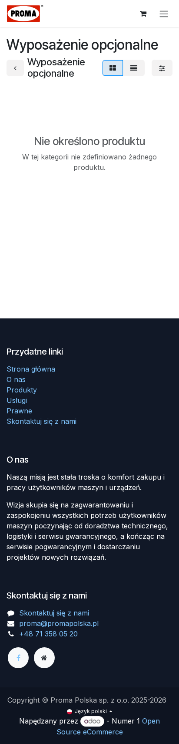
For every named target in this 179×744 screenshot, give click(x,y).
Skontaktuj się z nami (41, 421)
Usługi (17, 400)
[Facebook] (18, 657)
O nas (16, 379)
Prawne (19, 410)
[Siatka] (112, 68)
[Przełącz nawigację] (163, 13)
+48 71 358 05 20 (48, 633)
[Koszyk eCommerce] (143, 13)
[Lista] (134, 68)
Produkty (22, 390)
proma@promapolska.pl (59, 623)
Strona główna (31, 369)
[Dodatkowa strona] (44, 657)
